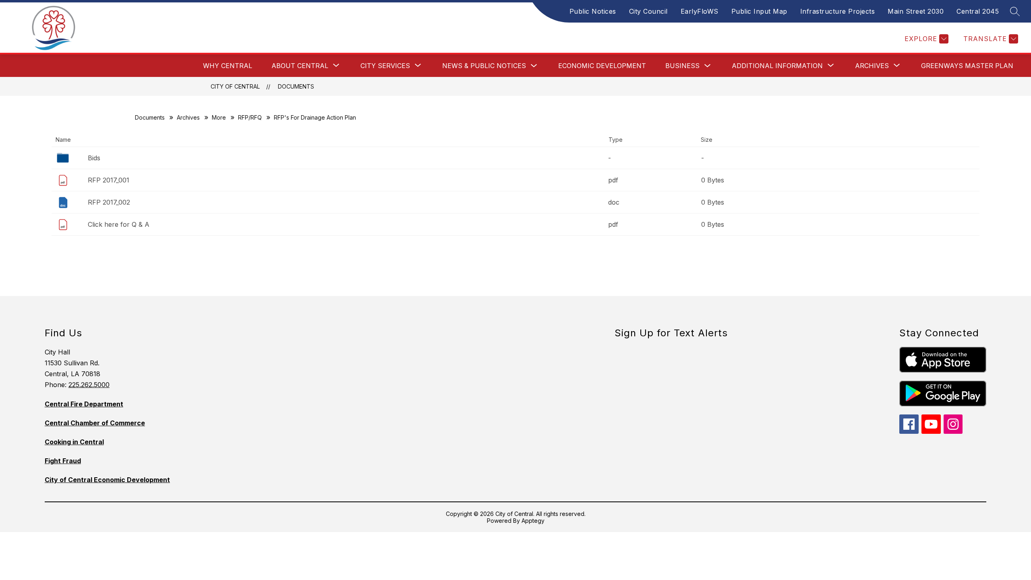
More (219, 117)
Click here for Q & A (118, 224)
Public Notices (592, 11)
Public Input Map (759, 11)
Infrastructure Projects (837, 11)
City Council (648, 11)
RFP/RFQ (250, 117)
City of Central (235, 86)
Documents (296, 86)
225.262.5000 (89, 385)
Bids (94, 158)
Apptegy (533, 520)
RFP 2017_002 (109, 202)
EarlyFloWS (699, 11)
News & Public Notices (484, 66)
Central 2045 (977, 11)
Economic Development (602, 66)
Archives (188, 117)
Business (682, 66)
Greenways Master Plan (967, 66)
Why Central (227, 66)
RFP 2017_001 (108, 180)
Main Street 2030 (916, 11)
